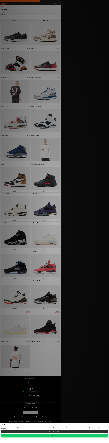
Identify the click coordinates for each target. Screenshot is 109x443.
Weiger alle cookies (54, 439)
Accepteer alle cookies (54, 435)
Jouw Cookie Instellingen (54, 431)
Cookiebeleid (3, 428)
